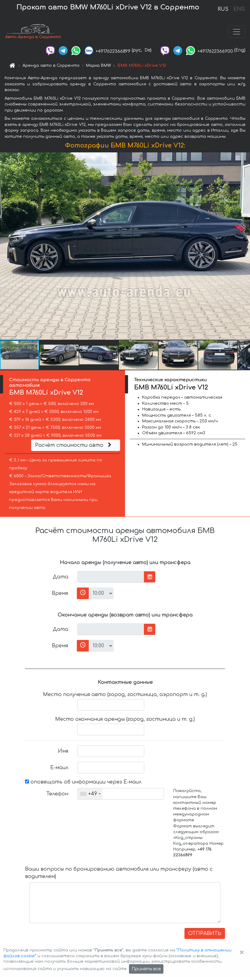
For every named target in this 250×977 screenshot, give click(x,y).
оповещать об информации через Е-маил (85, 782)
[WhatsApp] (76, 50)
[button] (59, 355)
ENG (239, 9)
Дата (60, 577)
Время (60, 593)
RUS (223, 9)
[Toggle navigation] (236, 32)
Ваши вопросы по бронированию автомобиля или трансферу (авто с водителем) (118, 872)
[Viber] (50, 50)
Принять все (146, 969)
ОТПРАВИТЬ (204, 933)
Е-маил (59, 767)
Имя (63, 751)
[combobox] (90, 793)
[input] (110, 577)
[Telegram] (63, 50)
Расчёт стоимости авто (70, 445)
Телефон (57, 794)
